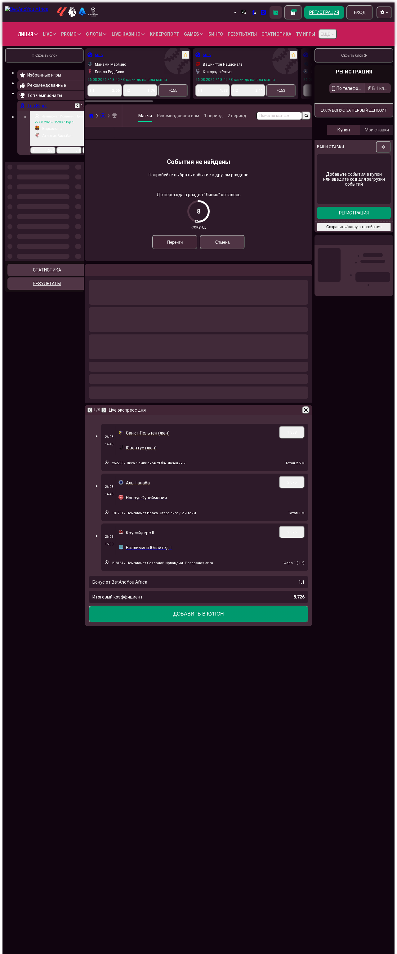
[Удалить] (306, 420)
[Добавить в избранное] (185, 55)
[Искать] (306, 116)
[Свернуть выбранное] (70, 194)
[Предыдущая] (77, 105)
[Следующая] (103, 419)
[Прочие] (262, 138)
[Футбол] (103, 115)
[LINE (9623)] (91, 115)
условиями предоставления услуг (345, 151)
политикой (381, 151)
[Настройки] (383, 207)
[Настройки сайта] (384, 12)
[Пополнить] (276, 12)
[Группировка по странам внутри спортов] (78, 194)
